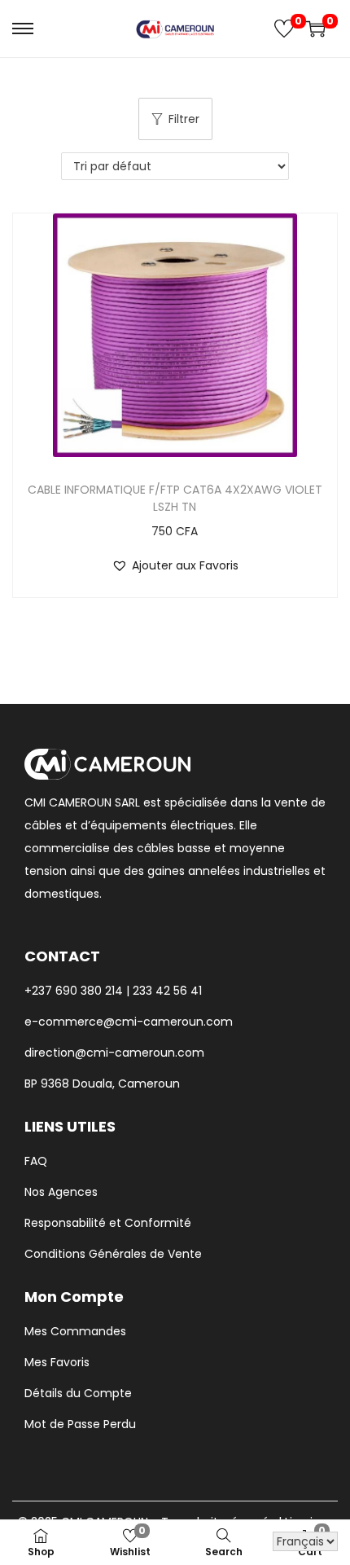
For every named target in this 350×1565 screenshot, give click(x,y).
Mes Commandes (75, 1331)
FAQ (35, 1161)
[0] (284, 28)
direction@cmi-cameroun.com (114, 1052)
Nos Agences (61, 1192)
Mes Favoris (57, 1362)
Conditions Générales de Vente (113, 1254)
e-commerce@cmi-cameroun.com (128, 1021)
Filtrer (183, 119)
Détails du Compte (78, 1393)
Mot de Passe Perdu (80, 1424)
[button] (175, 565)
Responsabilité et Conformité (107, 1223)
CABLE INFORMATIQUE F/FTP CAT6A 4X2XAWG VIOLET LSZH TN (175, 498)
